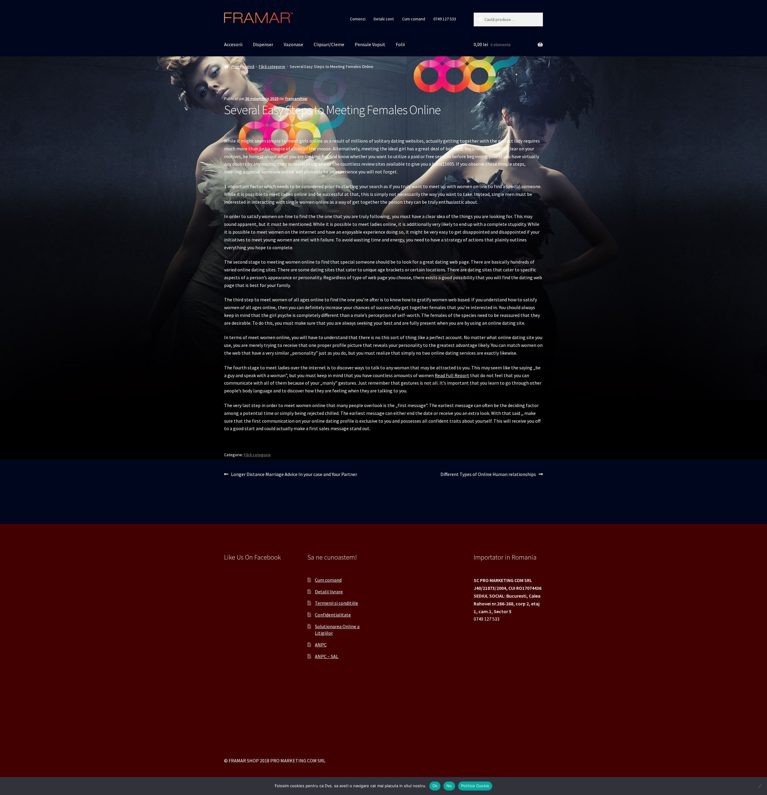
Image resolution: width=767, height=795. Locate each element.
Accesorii (233, 44)
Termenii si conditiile (336, 603)
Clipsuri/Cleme (329, 44)
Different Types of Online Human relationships (488, 474)
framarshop (296, 98)
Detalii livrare (329, 592)
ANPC (321, 645)
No (449, 785)
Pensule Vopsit (370, 44)
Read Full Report (452, 375)
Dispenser (263, 44)
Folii (400, 44)
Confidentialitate (333, 615)
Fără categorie (272, 66)
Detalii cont (384, 19)
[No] (760, 786)
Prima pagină (242, 66)
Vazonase (293, 44)
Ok (435, 785)
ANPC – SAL (326, 656)
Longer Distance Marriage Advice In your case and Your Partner (294, 474)
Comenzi (358, 19)
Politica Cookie (475, 785)
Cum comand (413, 19)
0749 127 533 (444, 19)
